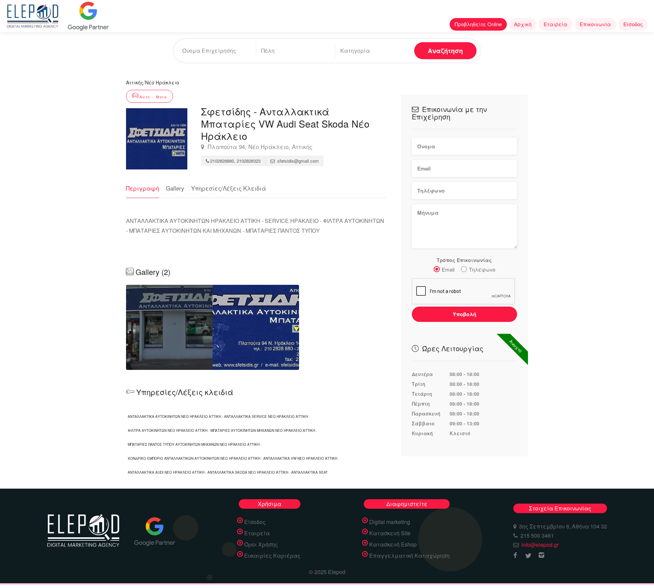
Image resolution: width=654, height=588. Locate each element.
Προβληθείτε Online (478, 24)
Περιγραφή (142, 188)
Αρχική (522, 24)
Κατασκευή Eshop (393, 544)
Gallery (175, 188)
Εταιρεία (555, 24)
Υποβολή (464, 314)
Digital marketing (389, 522)
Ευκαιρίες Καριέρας (272, 555)
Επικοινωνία (595, 24)
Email (448, 269)
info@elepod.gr (540, 545)
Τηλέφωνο (482, 269)
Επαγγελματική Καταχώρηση (409, 555)
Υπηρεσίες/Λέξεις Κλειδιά (228, 188)
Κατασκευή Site (389, 533)
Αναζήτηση (445, 50)
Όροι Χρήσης (261, 544)
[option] (169, 327)
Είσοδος (633, 24)
